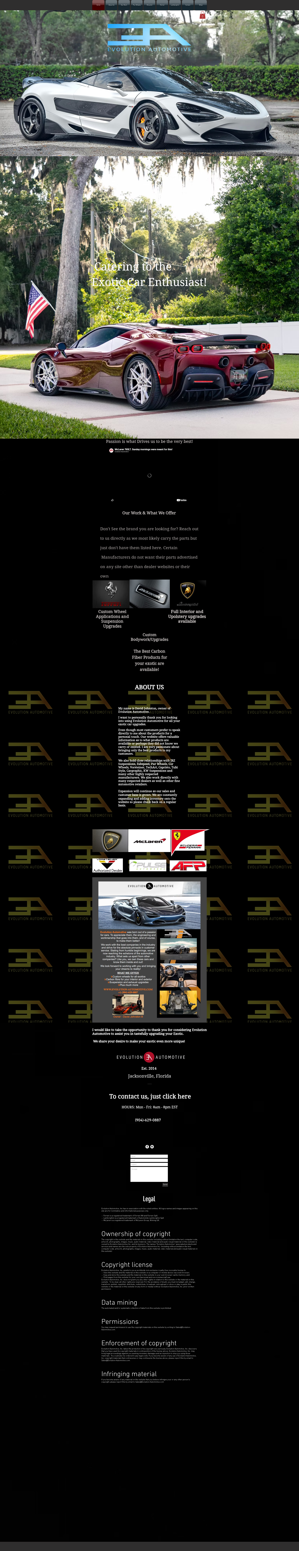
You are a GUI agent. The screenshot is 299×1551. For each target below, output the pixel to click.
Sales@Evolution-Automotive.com (115, 1360)
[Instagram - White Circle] (152, 1146)
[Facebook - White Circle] (147, 1146)
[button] (202, 15)
